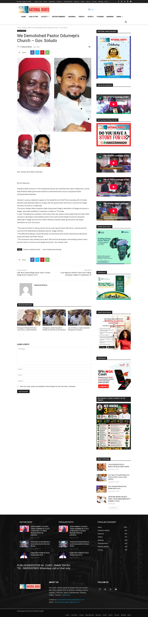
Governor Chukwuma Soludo (31, 249)
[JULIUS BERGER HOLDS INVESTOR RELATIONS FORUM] (101, 467)
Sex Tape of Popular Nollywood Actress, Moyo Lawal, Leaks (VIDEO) (118, 477)
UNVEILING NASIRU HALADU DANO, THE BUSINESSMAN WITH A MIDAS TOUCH (119, 499)
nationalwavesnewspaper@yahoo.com (70, 600)
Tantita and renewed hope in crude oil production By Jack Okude (40, 544)
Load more (113, 508)
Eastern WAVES (26, 28)
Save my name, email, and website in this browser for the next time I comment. (48, 386)
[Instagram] (121, 1)
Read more (66, 595)
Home (19, 28)
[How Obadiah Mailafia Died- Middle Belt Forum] (101, 489)
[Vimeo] (127, 1)
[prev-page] (18, 335)
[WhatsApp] (47, 52)
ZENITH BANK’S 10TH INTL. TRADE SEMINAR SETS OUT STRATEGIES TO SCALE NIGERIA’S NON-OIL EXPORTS (40, 531)
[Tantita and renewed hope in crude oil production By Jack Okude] (24, 544)
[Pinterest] (42, 52)
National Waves (27, 47)
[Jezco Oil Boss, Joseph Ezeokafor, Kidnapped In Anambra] (79, 317)
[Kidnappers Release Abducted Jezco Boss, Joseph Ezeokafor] (28, 317)
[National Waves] (18, 47)
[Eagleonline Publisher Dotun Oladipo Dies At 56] (24, 555)
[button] (125, 21)
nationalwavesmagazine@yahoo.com (67, 602)
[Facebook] (118, 1)
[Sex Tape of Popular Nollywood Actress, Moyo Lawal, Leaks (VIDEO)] (101, 477)
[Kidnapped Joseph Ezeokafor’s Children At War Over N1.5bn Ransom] (54, 317)
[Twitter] (124, 1)
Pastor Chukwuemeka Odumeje (52, 249)
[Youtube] (130, 1)
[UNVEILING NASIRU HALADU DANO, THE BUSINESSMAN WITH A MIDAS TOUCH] (101, 499)
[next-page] (22, 335)
